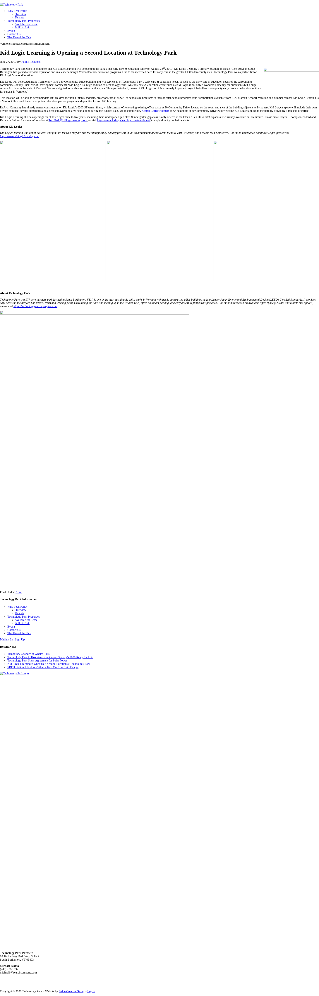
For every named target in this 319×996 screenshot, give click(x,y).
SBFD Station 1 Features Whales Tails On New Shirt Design (42, 667)
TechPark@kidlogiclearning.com (68, 120)
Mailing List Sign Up (12, 639)
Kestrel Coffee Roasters (155, 110)
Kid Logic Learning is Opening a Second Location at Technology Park (48, 663)
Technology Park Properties (23, 616)
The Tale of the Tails (19, 633)
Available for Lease (26, 619)
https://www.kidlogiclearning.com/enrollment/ (123, 120)
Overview (20, 610)
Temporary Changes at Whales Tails (28, 653)
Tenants (19, 613)
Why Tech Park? (17, 606)
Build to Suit (22, 623)
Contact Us (13, 629)
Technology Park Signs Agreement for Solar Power (37, 660)
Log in (91, 991)
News (19, 592)
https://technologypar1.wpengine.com (35, 306)
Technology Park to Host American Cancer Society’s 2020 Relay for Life (50, 657)
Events (11, 626)
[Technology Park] (11, 4)
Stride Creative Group (71, 991)
